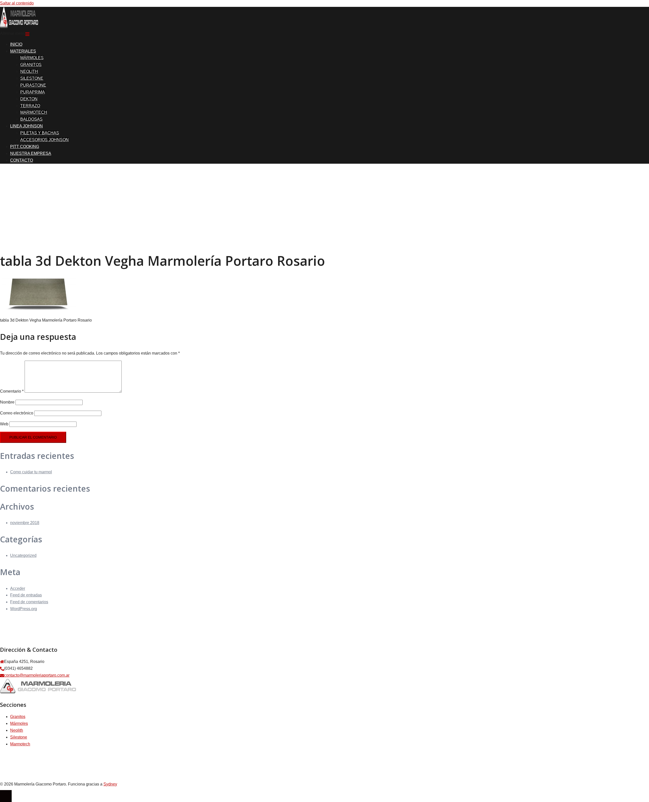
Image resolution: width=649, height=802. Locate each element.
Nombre (7, 402)
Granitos (17, 716)
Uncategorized (23, 555)
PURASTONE (33, 85)
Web (4, 424)
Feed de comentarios (29, 602)
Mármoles (19, 723)
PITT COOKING (24, 146)
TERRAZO (30, 106)
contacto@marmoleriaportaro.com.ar (36, 675)
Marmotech (20, 744)
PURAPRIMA (32, 92)
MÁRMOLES (32, 58)
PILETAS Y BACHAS (39, 133)
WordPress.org (23, 609)
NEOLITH (29, 71)
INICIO (16, 44)
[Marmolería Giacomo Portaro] (19, 26)
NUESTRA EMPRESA (30, 153)
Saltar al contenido (17, 3)
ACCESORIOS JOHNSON (44, 140)
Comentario (12, 391)
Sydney (110, 784)
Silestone (18, 737)
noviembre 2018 (24, 523)
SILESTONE (31, 78)
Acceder (17, 588)
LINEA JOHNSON (26, 126)
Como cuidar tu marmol (31, 472)
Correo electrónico (16, 413)
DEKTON (29, 99)
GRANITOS (31, 64)
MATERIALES (23, 51)
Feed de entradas (26, 595)
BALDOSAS (31, 119)
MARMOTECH (33, 112)
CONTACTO (21, 160)
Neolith (16, 730)
